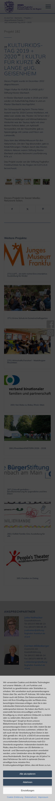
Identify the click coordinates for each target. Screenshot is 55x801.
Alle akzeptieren (27, 774)
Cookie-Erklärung (15, 797)
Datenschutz (31, 797)
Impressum (43, 797)
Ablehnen (27, 782)
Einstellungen (27, 790)
